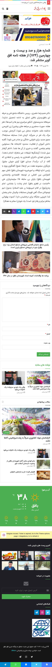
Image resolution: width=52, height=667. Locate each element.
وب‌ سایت (47, 343)
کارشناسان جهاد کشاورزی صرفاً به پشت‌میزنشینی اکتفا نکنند (39, 387)
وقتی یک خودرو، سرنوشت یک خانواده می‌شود (14, 388)
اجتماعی (41, 44)
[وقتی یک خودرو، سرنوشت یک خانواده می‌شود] (13, 378)
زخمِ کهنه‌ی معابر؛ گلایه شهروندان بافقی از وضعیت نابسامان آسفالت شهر (21, 462)
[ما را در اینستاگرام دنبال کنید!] (3, 535)
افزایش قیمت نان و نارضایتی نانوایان (22, 471)
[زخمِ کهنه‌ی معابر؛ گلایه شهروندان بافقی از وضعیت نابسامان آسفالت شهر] (43, 464)
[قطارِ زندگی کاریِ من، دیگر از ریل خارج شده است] (26, 565)
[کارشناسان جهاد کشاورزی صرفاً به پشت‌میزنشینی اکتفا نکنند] (38, 377)
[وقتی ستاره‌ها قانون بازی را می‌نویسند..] (9, 555)
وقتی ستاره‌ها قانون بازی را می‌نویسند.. (33, 2)
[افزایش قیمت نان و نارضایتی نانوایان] (43, 475)
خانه (47, 44)
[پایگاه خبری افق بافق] (40, 8)
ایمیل (47, 334)
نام (48, 324)
